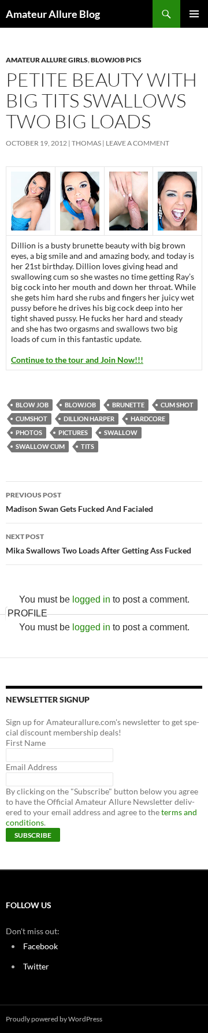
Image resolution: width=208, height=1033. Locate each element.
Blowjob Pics (116, 59)
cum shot (177, 404)
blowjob (80, 404)
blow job (32, 404)
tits (87, 446)
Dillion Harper (89, 418)
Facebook (40, 946)
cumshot (31, 418)
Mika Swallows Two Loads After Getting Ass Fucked (98, 543)
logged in (91, 599)
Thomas (86, 143)
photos (29, 432)
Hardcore (148, 418)
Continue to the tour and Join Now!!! (77, 360)
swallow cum (40, 446)
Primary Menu (194, 14)
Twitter (36, 966)
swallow (121, 432)
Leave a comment (137, 143)
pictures (73, 432)
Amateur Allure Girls (47, 59)
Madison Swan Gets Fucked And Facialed (79, 502)
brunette (128, 404)
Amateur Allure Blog (53, 14)
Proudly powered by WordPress (54, 1019)
